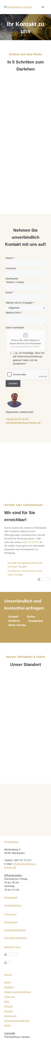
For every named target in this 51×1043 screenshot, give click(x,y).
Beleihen (9, 987)
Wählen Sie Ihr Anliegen (20, 302)
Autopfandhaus (13, 905)
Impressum (10, 1016)
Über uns (9, 996)
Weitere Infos (14, 312)
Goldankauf (10, 897)
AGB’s (7, 1025)
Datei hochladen (15, 327)
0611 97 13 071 (31, 542)
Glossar (8, 1006)
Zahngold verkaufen (15, 937)
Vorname (11, 268)
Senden (13, 383)
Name (10, 258)
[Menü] (43, 7)
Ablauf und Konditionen (17, 992)
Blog (6, 1001)
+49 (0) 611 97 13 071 (17, 419)
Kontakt (8, 1011)
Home (7, 982)
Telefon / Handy (15, 282)
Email (10, 292)
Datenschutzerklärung (16, 1020)
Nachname (12, 278)
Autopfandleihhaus (15, 930)
